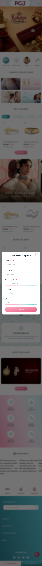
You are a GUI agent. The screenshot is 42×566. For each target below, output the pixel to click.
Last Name (9, 270)
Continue (21, 309)
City (6, 299)
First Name (9, 261)
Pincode (8, 289)
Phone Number (11, 280)
